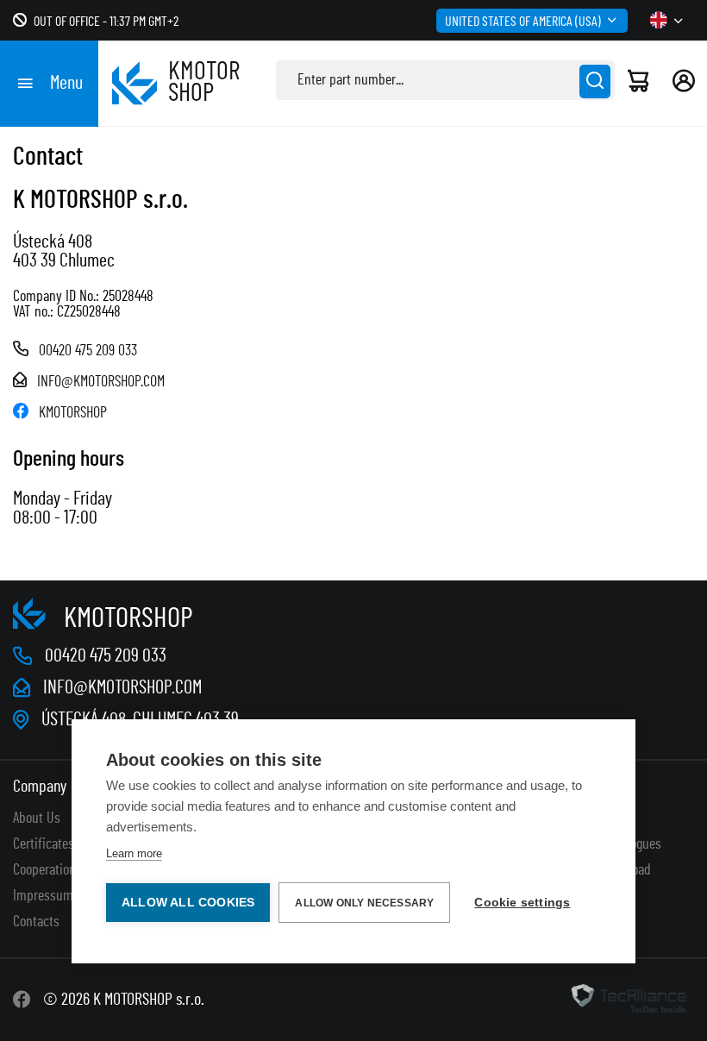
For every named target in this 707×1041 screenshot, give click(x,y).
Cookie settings (522, 902)
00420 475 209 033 (88, 351)
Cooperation (44, 870)
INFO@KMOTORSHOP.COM (101, 382)
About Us (36, 818)
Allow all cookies (188, 902)
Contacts (36, 922)
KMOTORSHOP (73, 413)
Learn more (134, 853)
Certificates (43, 844)
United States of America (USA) (523, 21)
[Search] (594, 81)
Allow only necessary (364, 903)
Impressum (43, 896)
